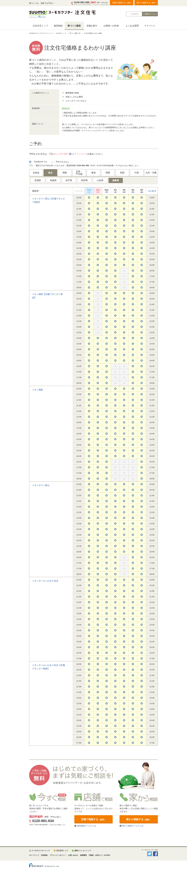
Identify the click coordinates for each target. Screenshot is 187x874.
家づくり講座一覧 (75, 33)
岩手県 (69, 180)
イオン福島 (37, 390)
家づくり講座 (74, 26)
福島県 (115, 180)
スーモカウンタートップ (40, 850)
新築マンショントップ (82, 850)
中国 (136, 173)
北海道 (36, 173)
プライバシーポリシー (58, 855)
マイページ (149, 26)
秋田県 (84, 180)
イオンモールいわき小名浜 (45, 581)
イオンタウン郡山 (41, 485)
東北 (50, 173)
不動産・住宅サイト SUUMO (99, 855)
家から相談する (147, 3)
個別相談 (58, 26)
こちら (106, 4)
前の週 (80, 191)
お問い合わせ (73, 855)
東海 (93, 173)
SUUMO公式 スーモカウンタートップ (40, 33)
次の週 (151, 191)
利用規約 (44, 855)
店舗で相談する (122, 3)
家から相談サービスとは (132, 826)
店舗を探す (91, 26)
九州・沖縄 (151, 173)
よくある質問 (132, 26)
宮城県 (37, 180)
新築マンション (150, 14)
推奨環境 (83, 855)
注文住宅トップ (40, 26)
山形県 (100, 180)
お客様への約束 (111, 26)
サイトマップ (34, 855)
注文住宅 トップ (61, 33)
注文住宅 (135, 14)
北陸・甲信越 (79, 172)
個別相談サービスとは (86, 826)
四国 (122, 173)
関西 (108, 173)
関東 (65, 173)
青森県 (53, 180)
